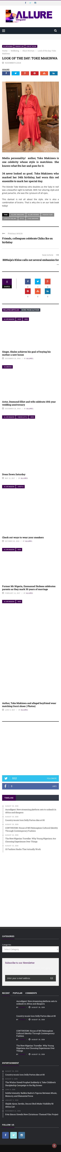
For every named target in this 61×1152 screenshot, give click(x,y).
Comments (31, 993)
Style (22, 218)
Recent (6, 993)
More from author (30, 310)
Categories (6, 944)
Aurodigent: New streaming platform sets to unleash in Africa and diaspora (36, 1002)
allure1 (30, 358)
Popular (17, 993)
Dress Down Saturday (13, 474)
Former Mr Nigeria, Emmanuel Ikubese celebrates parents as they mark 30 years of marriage (28, 588)
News (26, 319)
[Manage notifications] (54, 1145)
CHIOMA (22, 1007)
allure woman (33, 215)
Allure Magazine (9, 319)
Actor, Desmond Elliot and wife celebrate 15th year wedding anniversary (29, 403)
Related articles (11, 310)
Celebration (8, 367)
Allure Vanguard (17, 215)
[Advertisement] (30, 750)
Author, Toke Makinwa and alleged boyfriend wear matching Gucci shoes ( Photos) (29, 705)
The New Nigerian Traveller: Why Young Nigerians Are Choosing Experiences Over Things (35, 1048)
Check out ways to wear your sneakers (23, 537)
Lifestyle (21, 487)
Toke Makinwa (33, 218)
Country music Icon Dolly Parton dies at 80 (36, 1016)
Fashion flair (47, 215)
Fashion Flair (19, 46)
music (19, 319)
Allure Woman (8, 46)
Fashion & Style (22, 417)
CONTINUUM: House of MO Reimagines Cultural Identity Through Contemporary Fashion (35, 1033)
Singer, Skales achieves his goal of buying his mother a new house (26, 353)
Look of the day (31, 46)
